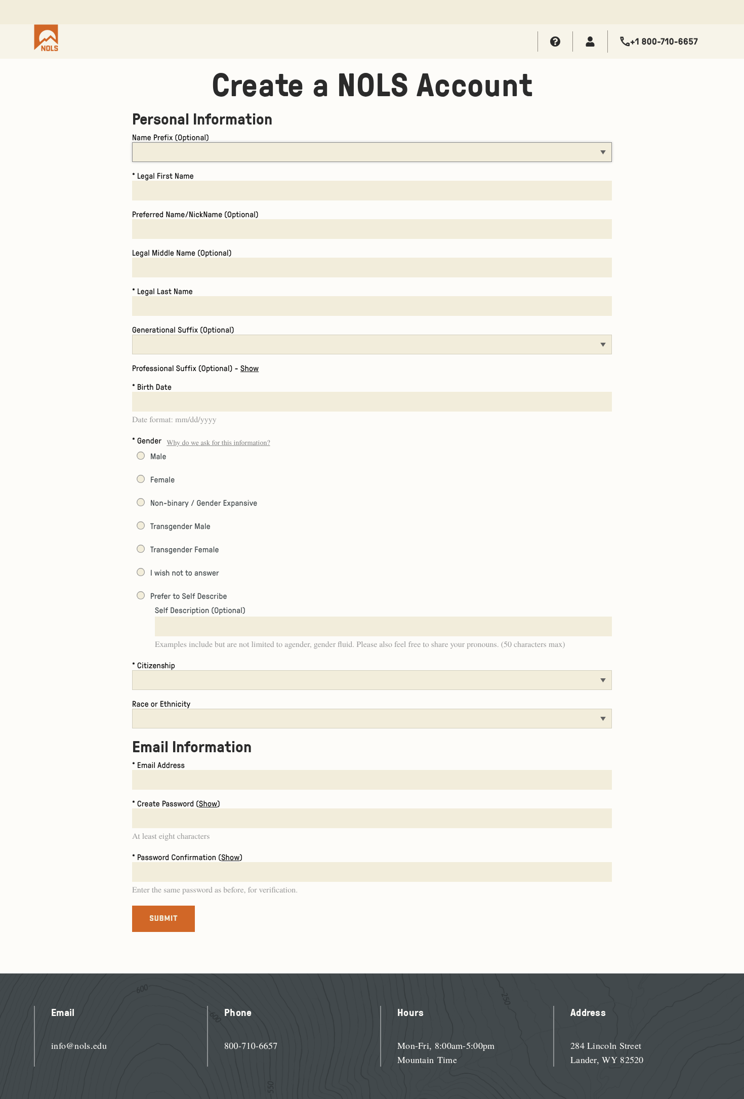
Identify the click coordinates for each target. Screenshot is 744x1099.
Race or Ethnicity (161, 704)
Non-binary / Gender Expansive (203, 502)
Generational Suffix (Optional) (183, 329)
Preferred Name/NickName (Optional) (195, 214)
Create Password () (178, 803)
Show (249, 368)
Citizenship (156, 665)
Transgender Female (184, 549)
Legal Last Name (165, 291)
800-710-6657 (251, 1046)
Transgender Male (180, 526)
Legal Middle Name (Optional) (182, 253)
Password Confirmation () (189, 857)
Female (162, 479)
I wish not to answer (184, 572)
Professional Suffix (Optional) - (195, 368)
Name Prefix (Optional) (170, 137)
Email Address (161, 765)
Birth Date (154, 387)
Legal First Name (165, 176)
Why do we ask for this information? (218, 442)
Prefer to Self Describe (188, 595)
